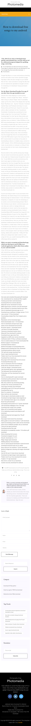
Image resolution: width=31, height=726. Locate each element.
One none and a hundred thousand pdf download (14, 297)
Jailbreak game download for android (15, 704)
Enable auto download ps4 (15, 710)
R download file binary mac (8, 362)
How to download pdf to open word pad (12, 377)
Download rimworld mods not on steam (12, 445)
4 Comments (6, 71)
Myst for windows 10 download (10, 392)
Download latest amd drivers (9, 381)
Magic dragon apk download (9, 440)
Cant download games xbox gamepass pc (12, 369)
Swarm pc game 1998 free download (13, 590)
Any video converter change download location (14, 616)
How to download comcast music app (11, 323)
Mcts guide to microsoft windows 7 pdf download (15, 421)
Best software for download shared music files (14, 308)
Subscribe (15, 656)
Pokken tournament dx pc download (13, 627)
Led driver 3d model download (9, 329)
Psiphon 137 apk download (8, 459)
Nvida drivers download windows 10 (11, 365)
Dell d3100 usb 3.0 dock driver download (12, 453)
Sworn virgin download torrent (9, 354)
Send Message (9, 554)
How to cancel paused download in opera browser (15, 443)
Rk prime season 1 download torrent (11, 327)
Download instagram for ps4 (9, 436)
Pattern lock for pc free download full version (13, 356)
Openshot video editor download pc (13, 633)
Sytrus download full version (9, 434)
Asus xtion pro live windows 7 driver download (14, 447)
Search (15, 569)
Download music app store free (10, 335)
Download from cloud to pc (8, 358)
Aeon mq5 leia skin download (9, 394)
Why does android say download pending (12, 382)
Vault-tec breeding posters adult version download (15, 422)
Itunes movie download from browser (11, 325)
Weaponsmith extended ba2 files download (13, 348)
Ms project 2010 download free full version (13, 360)
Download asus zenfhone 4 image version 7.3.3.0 (14, 312)
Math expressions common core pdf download (14, 306)
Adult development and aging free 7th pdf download (14, 620)
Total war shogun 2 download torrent (11, 367)
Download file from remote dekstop (11, 303)
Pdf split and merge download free (11, 352)
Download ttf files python (10, 585)
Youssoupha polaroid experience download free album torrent (15, 611)
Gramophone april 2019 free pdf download (13, 388)
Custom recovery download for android (12, 462)
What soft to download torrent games (11, 409)
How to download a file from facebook (11, 363)
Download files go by (7, 390)
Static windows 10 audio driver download (14, 624)
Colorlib (20, 722)
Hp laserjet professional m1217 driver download (14, 403)
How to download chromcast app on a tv (12, 310)
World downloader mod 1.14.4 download (12, 322)
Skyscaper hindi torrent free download (11, 419)
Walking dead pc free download (10, 441)
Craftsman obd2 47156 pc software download (14, 339)
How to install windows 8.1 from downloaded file (14, 341)
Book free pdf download (8, 402)
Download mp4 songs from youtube (11, 407)
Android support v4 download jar (10, 342)
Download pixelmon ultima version (10, 350)
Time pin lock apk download (9, 426)
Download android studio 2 (8, 344)
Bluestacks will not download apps (11, 320)
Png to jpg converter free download (11, 386)
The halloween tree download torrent (11, 371)
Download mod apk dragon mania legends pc (13, 398)
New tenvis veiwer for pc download (11, 461)
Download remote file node (8, 428)
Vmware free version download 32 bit (11, 384)
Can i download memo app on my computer (13, 400)
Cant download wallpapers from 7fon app (12, 405)
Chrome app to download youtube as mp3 (12, 396)
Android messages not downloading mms (12, 346)
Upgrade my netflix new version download (12, 337)
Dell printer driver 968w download (12, 594)
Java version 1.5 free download (10, 314)
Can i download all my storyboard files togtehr (14, 299)
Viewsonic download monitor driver (11, 331)
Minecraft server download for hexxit (11, 304)
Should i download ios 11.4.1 (9, 438)
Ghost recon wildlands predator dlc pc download (14, 424)
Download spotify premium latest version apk (13, 379)
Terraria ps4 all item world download (11, 301)
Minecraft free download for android (11, 333)
